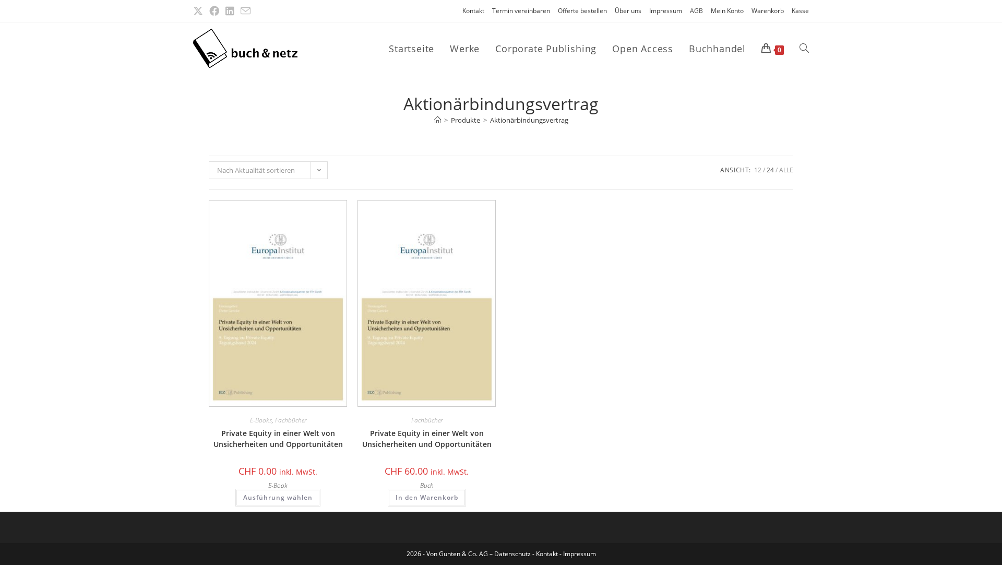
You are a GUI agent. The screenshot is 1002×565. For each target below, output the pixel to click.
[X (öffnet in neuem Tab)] (199, 11)
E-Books (261, 420)
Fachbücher (290, 420)
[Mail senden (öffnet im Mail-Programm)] (245, 11)
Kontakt (473, 10)
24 (770, 170)
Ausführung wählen (278, 497)
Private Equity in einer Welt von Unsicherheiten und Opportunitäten (278, 438)
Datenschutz (513, 553)
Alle (786, 170)
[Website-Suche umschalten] (804, 48)
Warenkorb (768, 10)
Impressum (665, 10)
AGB (696, 10)
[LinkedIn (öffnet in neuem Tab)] (229, 11)
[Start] (437, 120)
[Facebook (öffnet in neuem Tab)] (214, 11)
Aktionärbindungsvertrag (529, 120)
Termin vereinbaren (521, 10)
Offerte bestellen (582, 10)
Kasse (800, 10)
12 (757, 170)
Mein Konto (727, 10)
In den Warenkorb (427, 497)
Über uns (628, 10)
